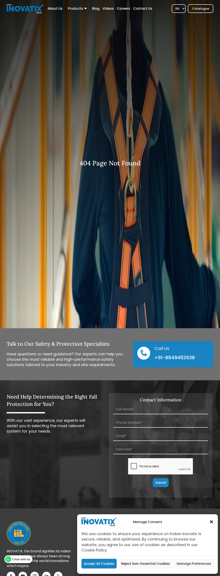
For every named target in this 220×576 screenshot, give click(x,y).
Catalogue (200, 8)
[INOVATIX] (25, 8)
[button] (211, 522)
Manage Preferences (194, 563)
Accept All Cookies (99, 563)
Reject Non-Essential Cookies (145, 563)
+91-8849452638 (174, 357)
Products (75, 8)
